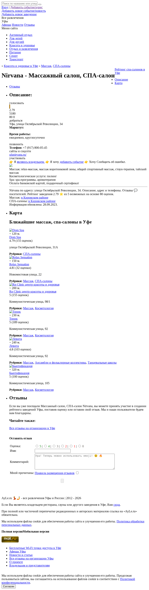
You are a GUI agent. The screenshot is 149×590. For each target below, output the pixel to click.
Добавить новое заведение (19, 14)
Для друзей (16, 41)
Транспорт (16, 59)
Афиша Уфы (17, 551)
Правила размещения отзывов (54, 473)
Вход (5, 7)
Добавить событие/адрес (26, 7)
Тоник (13, 318)
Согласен (8, 586)
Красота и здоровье (22, 45)
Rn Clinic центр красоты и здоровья (32, 291)
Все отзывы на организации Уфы (31, 558)
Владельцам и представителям (29, 565)
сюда (116, 504)
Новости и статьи (21, 555)
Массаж (28, 281)
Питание (15, 52)
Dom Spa (15, 237)
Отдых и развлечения (23, 48)
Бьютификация (19, 373)
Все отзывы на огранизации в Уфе (32, 428)
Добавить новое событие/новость (24, 10)
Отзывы (29, 24)
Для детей (16, 38)
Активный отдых (20, 34)
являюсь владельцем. (31, 161)
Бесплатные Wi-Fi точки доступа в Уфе (35, 548)
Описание (121, 79)
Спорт (13, 55)
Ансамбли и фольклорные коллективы (60, 362)
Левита (14, 346)
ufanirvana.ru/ (17, 154)
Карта (118, 83)
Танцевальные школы (102, 362)
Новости (17, 24)
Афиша (6, 24)
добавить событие (72, 161)
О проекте (16, 562)
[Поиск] (39, 4)
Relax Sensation (19, 264)
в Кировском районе (34, 197)
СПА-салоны (61, 66)
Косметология (44, 308)
